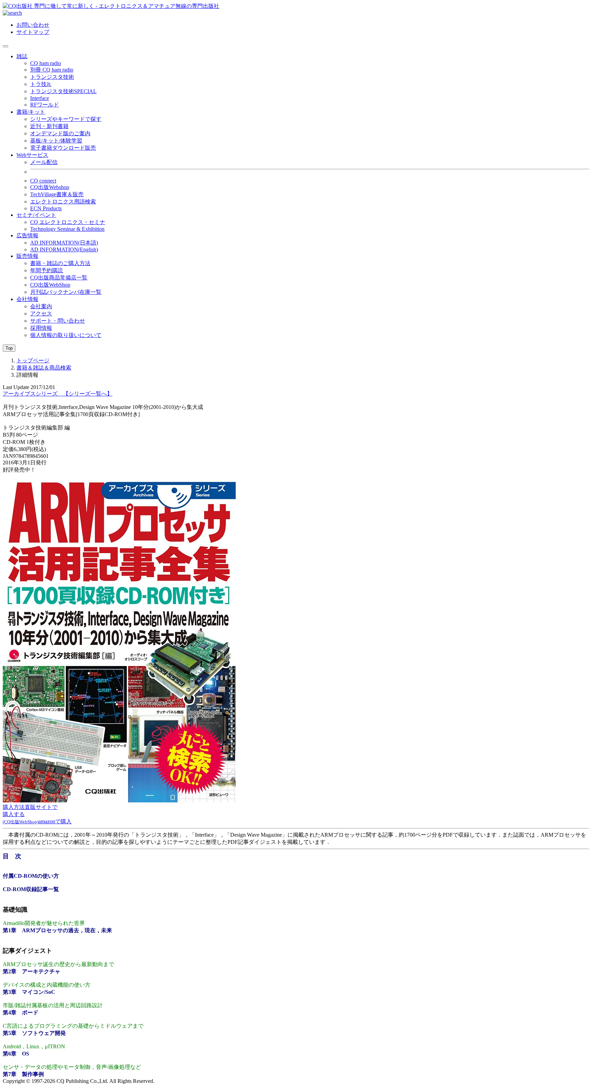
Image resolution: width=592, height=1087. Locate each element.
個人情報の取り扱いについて (65, 335)
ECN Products (46, 208)
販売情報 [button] (27, 256)
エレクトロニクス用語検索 (63, 201)
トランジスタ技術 (52, 77)
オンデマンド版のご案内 (60, 133)
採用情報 (41, 328)
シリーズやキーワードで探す (65, 119)
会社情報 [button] (27, 299)
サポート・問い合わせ (57, 321)
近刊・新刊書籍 (49, 126)
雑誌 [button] (21, 56)
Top (9, 348)
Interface (39, 98)
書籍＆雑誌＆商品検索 (43, 368)
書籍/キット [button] (30, 112)
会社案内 (41, 306)
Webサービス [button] (32, 155)
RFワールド (44, 105)
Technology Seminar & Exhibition (67, 229)
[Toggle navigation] (5, 46)
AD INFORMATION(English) (64, 249)
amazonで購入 (55, 821)
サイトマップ (32, 32)
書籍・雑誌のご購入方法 (60, 263)
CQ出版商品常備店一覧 (58, 277)
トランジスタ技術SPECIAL (63, 91)
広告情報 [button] (27, 235)
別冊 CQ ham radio (51, 70)
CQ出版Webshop (49, 187)
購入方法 (14, 807)
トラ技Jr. (40, 84)
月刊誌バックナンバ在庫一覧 (65, 292)
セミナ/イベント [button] (36, 215)
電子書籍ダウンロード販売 (63, 148)
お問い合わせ (32, 25)
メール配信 (44, 162)
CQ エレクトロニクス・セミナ (67, 222)
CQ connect (43, 181)
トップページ (32, 360)
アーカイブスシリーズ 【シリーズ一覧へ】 (57, 394)
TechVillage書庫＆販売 (57, 194)
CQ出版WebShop (50, 285)
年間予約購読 (46, 270)
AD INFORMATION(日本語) (64, 243)
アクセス (41, 313)
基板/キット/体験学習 (56, 140)
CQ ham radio (45, 63)
